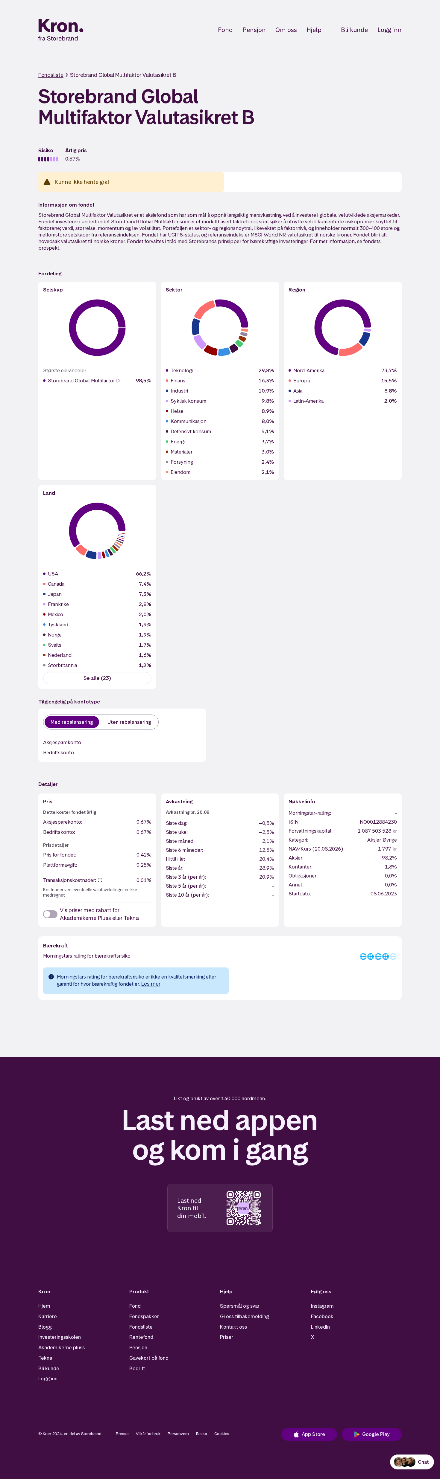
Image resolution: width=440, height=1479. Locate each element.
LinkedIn (320, 1327)
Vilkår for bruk (148, 1433)
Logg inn (389, 30)
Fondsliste (50, 74)
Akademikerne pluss (61, 1347)
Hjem (44, 1306)
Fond (225, 30)
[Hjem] (61, 30)
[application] (97, 328)
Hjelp (314, 30)
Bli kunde (354, 30)
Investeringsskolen (59, 1337)
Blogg (45, 1327)
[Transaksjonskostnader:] (100, 880)
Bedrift (137, 1368)
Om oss (286, 30)
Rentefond (141, 1337)
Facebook (322, 1316)
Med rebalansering (72, 722)
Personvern (178, 1433)
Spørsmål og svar (240, 1306)
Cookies (221, 1433)
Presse (122, 1433)
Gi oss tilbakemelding (244, 1316)
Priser (226, 1337)
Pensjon (254, 30)
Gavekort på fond (149, 1358)
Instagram (322, 1306)
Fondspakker (144, 1316)
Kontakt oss (233, 1327)
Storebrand (91, 1433)
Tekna (45, 1358)
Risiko (201, 1433)
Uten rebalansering (129, 722)
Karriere (47, 1316)
